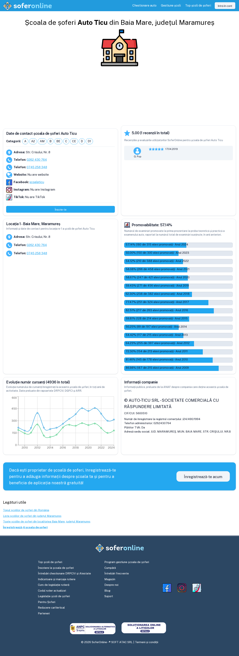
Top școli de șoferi (50, 562)
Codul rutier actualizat (52, 590)
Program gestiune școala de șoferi (126, 562)
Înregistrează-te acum (203, 477)
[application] (60, 424)
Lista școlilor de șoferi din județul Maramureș (32, 515)
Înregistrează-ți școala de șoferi (25, 527)
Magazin (109, 579)
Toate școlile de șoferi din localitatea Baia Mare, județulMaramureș (46, 521)
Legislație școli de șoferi (54, 596)
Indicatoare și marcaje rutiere (56, 579)
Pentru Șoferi (46, 602)
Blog (107, 590)
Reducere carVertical (51, 607)
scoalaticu (37, 182)
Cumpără (110, 567)
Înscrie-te (60, 209)
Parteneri (44, 613)
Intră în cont (225, 5)
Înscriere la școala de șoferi (56, 567)
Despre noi (111, 584)
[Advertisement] (119, 96)
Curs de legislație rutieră (53, 584)
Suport (108, 596)
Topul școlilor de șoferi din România (26, 510)
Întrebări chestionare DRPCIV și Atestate (64, 573)
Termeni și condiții (146, 642)
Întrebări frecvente (116, 573)
